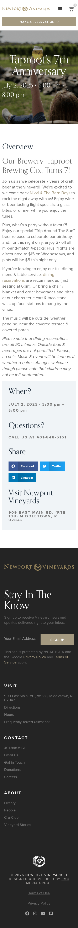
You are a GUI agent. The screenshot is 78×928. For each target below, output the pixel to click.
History (10, 802)
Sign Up (57, 640)
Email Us (11, 755)
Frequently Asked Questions (27, 721)
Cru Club (11, 817)
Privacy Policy (34, 657)
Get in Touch (14, 762)
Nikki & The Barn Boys (50, 193)
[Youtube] (43, 913)
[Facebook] (27, 913)
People (10, 810)
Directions (12, 707)
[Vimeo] (51, 913)
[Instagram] (35, 913)
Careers (10, 776)
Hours (9, 714)
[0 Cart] (71, 9)
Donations (12, 769)
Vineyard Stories (17, 824)
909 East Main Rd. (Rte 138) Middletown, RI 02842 (37, 516)
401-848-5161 (14, 747)
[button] (60, 8)
